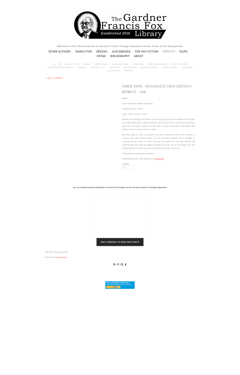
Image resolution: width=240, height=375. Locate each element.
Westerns (128, 71)
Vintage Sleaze (113, 71)
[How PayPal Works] (120, 285)
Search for (83, 51)
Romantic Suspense (149, 67)
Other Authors (59, 51)
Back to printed (53, 78)
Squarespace (61, 257)
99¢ (60, 64)
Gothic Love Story (179, 64)
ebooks (102, 51)
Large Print (115, 67)
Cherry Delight (101, 64)
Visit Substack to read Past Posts (120, 242)
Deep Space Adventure (157, 64)
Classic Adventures (120, 64)
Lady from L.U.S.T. (98, 67)
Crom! (101, 56)
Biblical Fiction (73, 64)
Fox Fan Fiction (146, 51)
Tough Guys (186, 67)
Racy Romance (130, 67)
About (138, 56)
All (53, 64)
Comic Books (138, 64)
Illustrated (82, 67)
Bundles (86, 64)
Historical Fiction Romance (60, 67)
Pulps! (184, 51)
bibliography (120, 56)
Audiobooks (121, 51)
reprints (169, 51)
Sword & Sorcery (169, 67)
